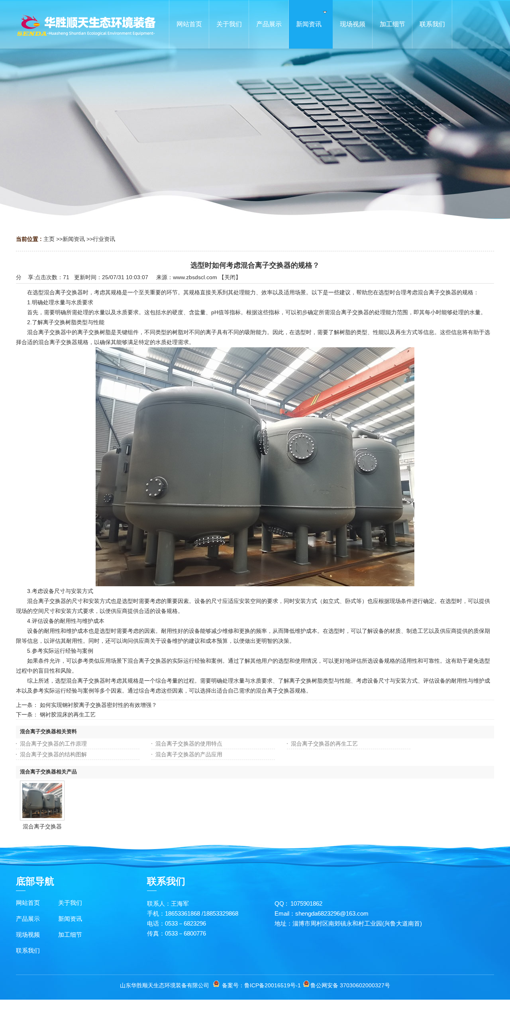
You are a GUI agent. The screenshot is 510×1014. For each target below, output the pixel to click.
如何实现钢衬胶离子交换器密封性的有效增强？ (98, 705)
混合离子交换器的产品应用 (188, 754)
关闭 (229, 277)
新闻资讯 (74, 239)
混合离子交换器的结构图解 (53, 754)
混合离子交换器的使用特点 (188, 743)
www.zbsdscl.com (195, 277)
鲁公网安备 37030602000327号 (350, 985)
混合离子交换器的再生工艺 (324, 743)
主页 (49, 239)
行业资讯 (104, 239)
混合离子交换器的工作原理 (53, 743)
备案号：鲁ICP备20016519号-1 (261, 985)
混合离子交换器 (42, 826)
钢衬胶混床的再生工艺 (68, 714)
